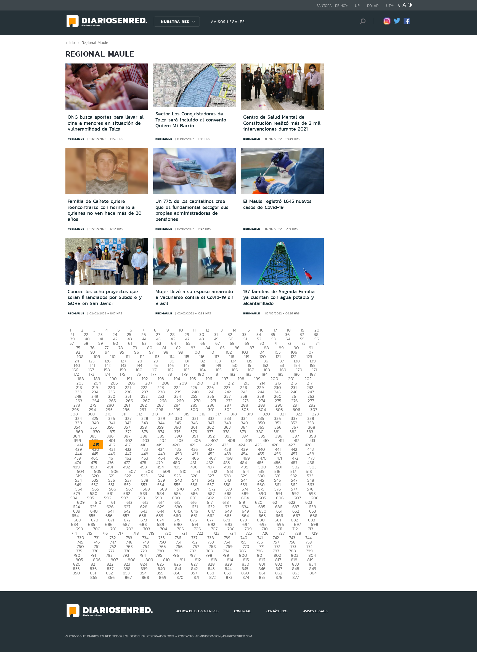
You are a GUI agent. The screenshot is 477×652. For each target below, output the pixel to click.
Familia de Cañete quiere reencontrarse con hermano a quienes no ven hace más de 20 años (105, 210)
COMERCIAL (242, 611)
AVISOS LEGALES (228, 21)
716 (105, 533)
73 (303, 343)
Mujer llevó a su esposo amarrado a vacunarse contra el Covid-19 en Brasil (194, 297)
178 (169, 374)
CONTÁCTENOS (277, 611)
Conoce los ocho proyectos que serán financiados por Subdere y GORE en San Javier (105, 297)
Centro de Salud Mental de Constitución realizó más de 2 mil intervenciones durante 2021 (281, 122)
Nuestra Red (175, 21)
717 (120, 533)
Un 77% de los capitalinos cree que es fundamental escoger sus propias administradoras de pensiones (191, 210)
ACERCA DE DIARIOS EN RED (197, 611)
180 (201, 374)
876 (278, 577)
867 (128, 577)
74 (318, 343)
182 (232, 374)
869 (162, 577)
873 (229, 577)
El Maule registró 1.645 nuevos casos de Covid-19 (277, 204)
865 (93, 577)
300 (194, 409)
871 (196, 577)
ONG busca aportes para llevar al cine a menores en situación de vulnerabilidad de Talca (106, 122)
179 (185, 374)
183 (248, 374)
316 (202, 414)
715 (89, 533)
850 (76, 573)
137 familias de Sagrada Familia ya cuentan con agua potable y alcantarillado (279, 297)
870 (180, 577)
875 (262, 577)
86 (237, 348)
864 (313, 573)
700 (96, 529)
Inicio (70, 42)
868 (145, 577)
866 (111, 577)
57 (72, 343)
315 (186, 414)
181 (216, 374)
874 (245, 577)
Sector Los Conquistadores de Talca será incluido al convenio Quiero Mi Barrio (190, 119)
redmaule (76, 139)
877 (295, 577)
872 (212, 577)
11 (194, 330)
